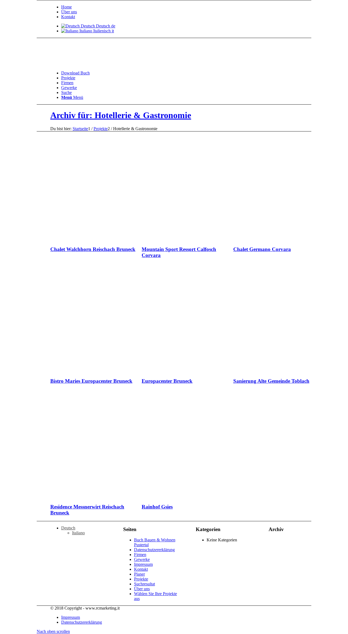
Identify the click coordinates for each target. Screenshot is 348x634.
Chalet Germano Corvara (262, 249)
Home (66, 7)
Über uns (69, 12)
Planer (139, 574)
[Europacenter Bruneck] (209, 370)
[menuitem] (193, 7)
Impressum (143, 564)
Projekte (141, 579)
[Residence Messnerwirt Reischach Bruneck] (117, 496)
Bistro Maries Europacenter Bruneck (91, 381)
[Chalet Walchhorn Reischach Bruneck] (117, 238)
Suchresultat (144, 584)
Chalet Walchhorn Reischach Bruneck (92, 249)
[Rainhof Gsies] (209, 496)
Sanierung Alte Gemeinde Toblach (271, 381)
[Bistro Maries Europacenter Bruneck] (117, 370)
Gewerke (142, 559)
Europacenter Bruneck (167, 381)
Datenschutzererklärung (154, 549)
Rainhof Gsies (157, 507)
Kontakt (68, 16)
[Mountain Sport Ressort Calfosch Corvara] (209, 238)
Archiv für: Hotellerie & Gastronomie (120, 115)
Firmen (140, 554)
